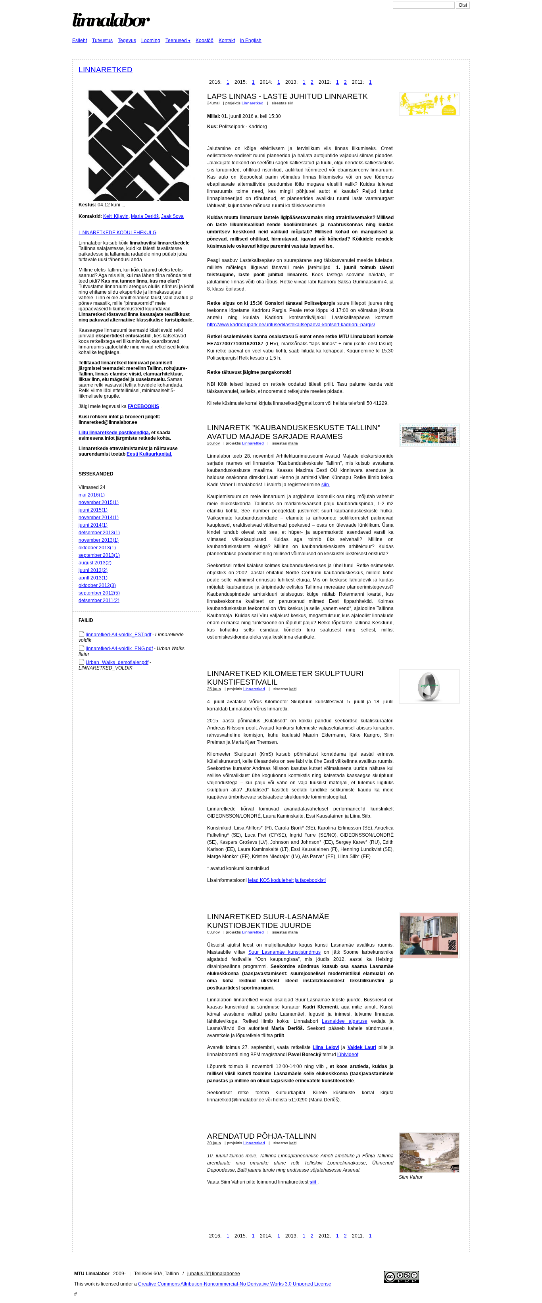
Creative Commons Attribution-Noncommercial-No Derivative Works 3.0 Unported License (234, 1284)
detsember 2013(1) (99, 532)
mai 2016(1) (92, 495)
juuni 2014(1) (93, 525)
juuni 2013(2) (93, 570)
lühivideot (347, 1054)
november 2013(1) (99, 540)
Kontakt (227, 40)
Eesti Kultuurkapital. (149, 454)
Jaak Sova (172, 216)
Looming (150, 40)
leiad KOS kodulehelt (271, 880)
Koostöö (204, 40)
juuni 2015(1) (93, 510)
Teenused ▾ (177, 40)
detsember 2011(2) (99, 600)
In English (250, 40)
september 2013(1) (99, 555)
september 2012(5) (99, 593)
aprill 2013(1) (93, 578)
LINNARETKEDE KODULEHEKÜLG (117, 232)
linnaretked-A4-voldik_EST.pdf (118, 634)
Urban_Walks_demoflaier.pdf (117, 662)
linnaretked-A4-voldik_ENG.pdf (119, 648)
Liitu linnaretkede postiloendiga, (114, 432)
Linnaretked (106, 69)
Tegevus (127, 40)
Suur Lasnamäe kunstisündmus (284, 952)
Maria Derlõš (145, 216)
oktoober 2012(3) (97, 585)
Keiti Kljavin (116, 216)
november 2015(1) (99, 502)
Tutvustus (102, 40)
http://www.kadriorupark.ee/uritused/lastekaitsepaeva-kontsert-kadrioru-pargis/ (291, 324)
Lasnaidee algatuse (344, 1021)
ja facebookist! (310, 880)
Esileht (79, 40)
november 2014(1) (99, 517)
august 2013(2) (95, 563)
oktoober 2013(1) (97, 547)
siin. (325, 484)
